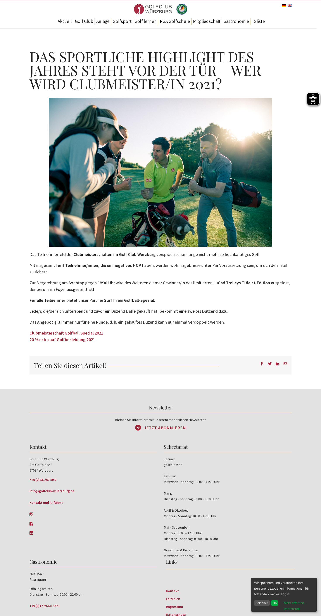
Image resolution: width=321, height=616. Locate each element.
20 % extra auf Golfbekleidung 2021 (62, 339)
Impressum (174, 606)
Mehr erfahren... (295, 603)
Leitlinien (173, 599)
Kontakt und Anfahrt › (46, 502)
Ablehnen (262, 603)
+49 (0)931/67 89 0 (42, 479)
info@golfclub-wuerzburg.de (51, 491)
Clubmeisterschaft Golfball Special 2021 (66, 333)
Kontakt (172, 591)
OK (275, 603)
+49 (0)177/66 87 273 (44, 606)
